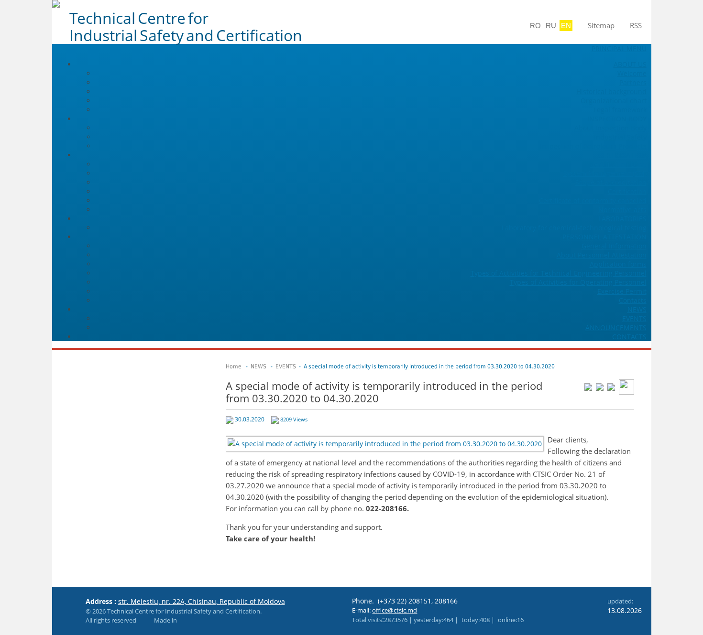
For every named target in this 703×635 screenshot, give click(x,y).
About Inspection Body (610, 127)
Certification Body (618, 164)
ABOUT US (630, 64)
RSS (636, 25)
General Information (614, 245)
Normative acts (622, 209)
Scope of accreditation (611, 182)
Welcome (632, 73)
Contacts (633, 300)
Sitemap (601, 25)
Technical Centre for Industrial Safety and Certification (185, 27)
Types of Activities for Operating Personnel (578, 282)
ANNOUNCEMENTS (616, 327)
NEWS (637, 309)
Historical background (611, 91)
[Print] (626, 386)
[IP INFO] (143, 620)
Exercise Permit (622, 291)
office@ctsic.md (394, 610)
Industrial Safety (620, 136)
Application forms (618, 264)
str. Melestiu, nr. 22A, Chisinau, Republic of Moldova (201, 601)
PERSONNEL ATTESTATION (604, 236)
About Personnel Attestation (602, 254)
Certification (627, 191)
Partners (633, 82)
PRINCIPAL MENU (619, 48)
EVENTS (634, 318)
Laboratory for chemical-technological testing (574, 227)
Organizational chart (614, 100)
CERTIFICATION (622, 155)
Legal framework (620, 109)
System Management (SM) (605, 173)
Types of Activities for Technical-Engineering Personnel (559, 273)
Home (234, 366)
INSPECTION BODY (617, 118)
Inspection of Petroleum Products (593, 146)
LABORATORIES (622, 218)
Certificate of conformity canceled (593, 200)
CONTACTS (629, 336)
